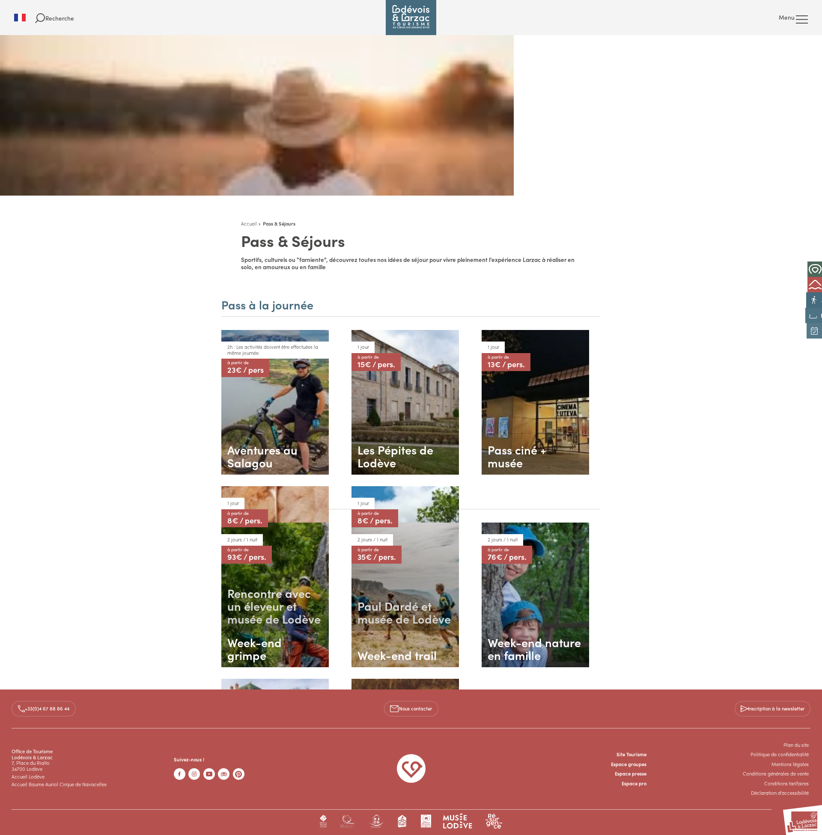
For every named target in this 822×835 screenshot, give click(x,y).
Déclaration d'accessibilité (780, 792)
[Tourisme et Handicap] (376, 821)
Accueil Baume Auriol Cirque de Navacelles (59, 784)
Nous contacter (415, 708)
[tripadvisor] (223, 774)
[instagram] (194, 774)
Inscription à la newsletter (776, 708)
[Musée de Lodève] (458, 821)
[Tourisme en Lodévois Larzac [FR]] (411, 17)
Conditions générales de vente (776, 773)
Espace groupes (628, 764)
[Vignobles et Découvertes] (426, 821)
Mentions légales (790, 764)
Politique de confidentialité (780, 754)
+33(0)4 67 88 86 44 (47, 708)
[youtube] (209, 774)
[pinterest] (238, 774)
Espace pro (634, 783)
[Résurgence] (493, 821)
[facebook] (179, 774)
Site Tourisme (631, 754)
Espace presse (630, 773)
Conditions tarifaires (786, 783)
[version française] (24, 17)
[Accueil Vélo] (402, 821)
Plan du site (796, 744)
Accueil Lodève (28, 776)
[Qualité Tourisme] (347, 821)
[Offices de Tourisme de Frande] (323, 821)
